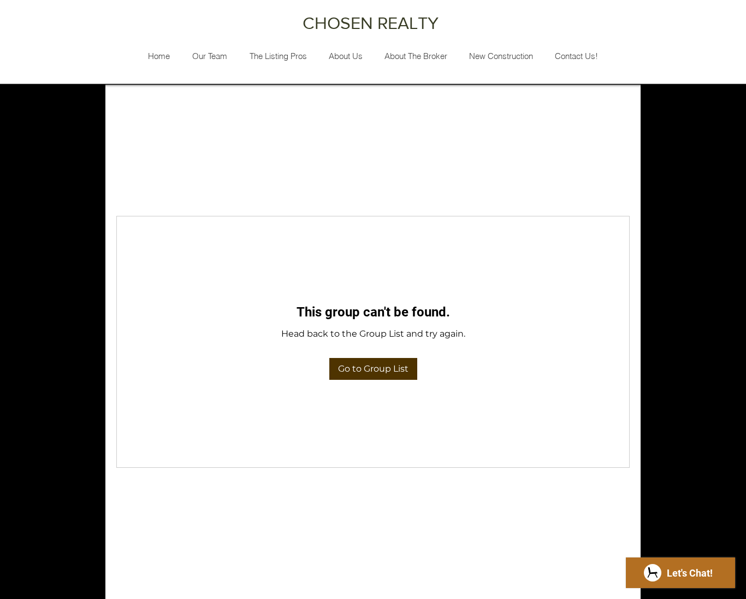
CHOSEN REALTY (373, 22)
